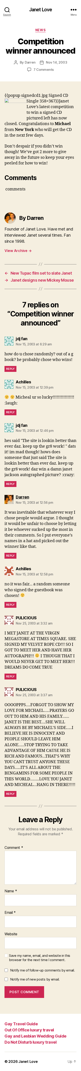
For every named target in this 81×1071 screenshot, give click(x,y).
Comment (13, 848)
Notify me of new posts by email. (35, 979)
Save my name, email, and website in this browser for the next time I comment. (39, 958)
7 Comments (44, 69)
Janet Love (40, 9)
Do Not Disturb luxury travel (30, 1042)
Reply (10, 368)
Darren (30, 62)
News (40, 30)
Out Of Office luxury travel (29, 1030)
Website (10, 934)
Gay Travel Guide (21, 1023)
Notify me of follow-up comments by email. (42, 970)
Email (10, 913)
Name (10, 891)
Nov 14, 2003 (56, 62)
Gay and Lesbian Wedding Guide (35, 1036)
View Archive (18, 250)
